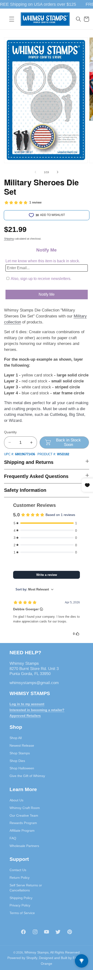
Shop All (16, 738)
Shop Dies (17, 761)
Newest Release (22, 745)
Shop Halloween (22, 768)
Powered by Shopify (22, 958)
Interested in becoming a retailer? (37, 710)
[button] (11, 19)
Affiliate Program (22, 830)
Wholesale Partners (24, 846)
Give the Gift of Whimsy (27, 776)
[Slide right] (57, 172)
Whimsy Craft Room (25, 808)
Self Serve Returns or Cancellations (26, 887)
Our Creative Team (24, 815)
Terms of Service (22, 913)
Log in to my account (27, 704)
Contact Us (18, 870)
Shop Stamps (20, 753)
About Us (16, 800)
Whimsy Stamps (36, 952)
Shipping (9, 238)
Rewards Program (23, 823)
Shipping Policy (21, 898)
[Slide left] (35, 172)
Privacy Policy (20, 905)
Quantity (10, 432)
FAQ (13, 838)
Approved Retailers (25, 716)
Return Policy (20, 877)
